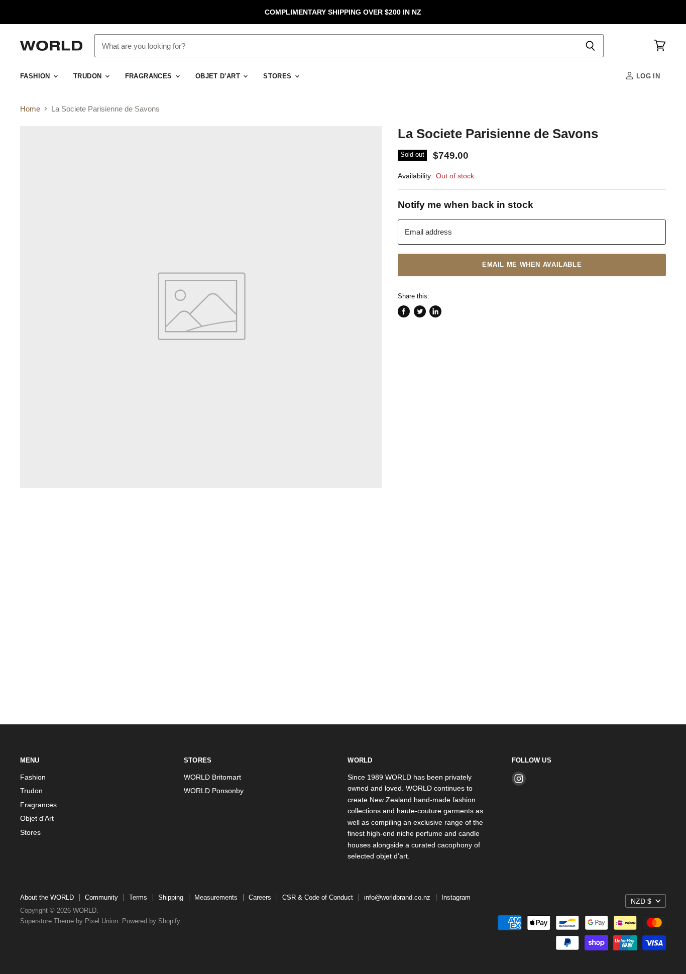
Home (30, 108)
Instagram (456, 897)
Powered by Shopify (151, 921)
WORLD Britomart (212, 777)
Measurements (216, 897)
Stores (278, 76)
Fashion (36, 76)
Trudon (88, 76)
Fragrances (149, 76)
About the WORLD (47, 897)
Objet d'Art (219, 76)
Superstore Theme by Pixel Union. (70, 921)
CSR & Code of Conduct (317, 897)
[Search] (590, 45)
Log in (647, 76)
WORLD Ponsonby (214, 791)
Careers (260, 897)
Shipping (170, 897)
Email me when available (532, 264)
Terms (138, 897)
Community (101, 897)
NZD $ (641, 901)
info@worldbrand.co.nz (397, 897)
